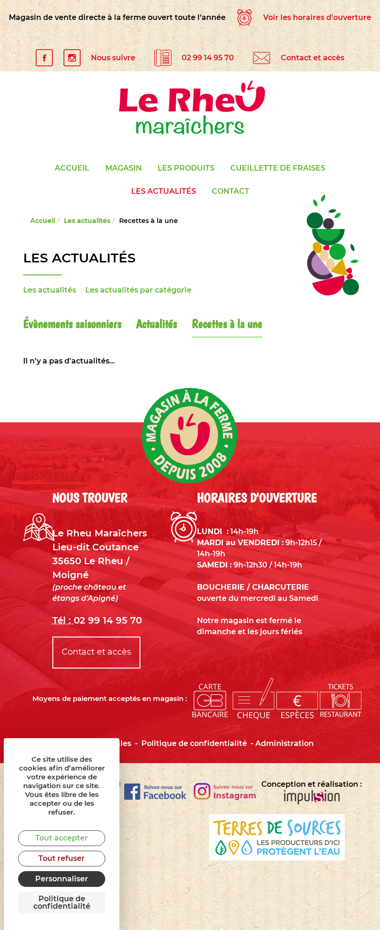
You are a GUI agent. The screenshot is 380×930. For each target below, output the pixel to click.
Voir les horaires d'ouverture (316, 17)
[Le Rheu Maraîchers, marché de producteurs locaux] (190, 107)
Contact (230, 191)
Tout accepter (61, 838)
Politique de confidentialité (194, 743)
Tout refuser (61, 858)
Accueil (72, 168)
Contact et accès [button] (96, 652)
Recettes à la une (227, 323)
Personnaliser (61, 878)
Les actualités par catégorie (138, 290)
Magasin (123, 168)
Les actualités (163, 191)
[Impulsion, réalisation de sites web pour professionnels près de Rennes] (312, 799)
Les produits (186, 168)
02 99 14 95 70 (208, 57)
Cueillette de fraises (277, 168)
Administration (284, 743)
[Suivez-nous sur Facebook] (155, 797)
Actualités (156, 323)
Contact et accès (312, 57)
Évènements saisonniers (72, 323)
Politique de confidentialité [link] (61, 902)
